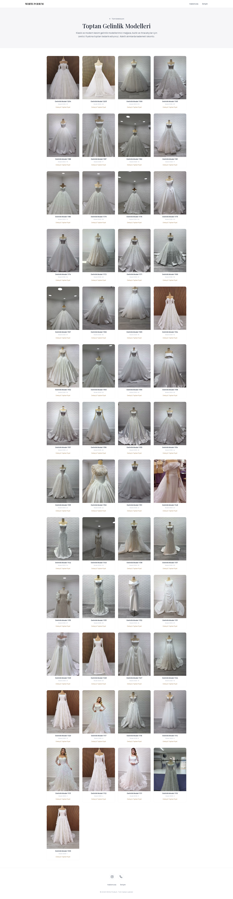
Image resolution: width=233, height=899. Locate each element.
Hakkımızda (193, 4)
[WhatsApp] (121, 877)
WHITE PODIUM (34, 3)
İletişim (205, 4)
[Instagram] (112, 877)
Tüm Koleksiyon (118, 19)
